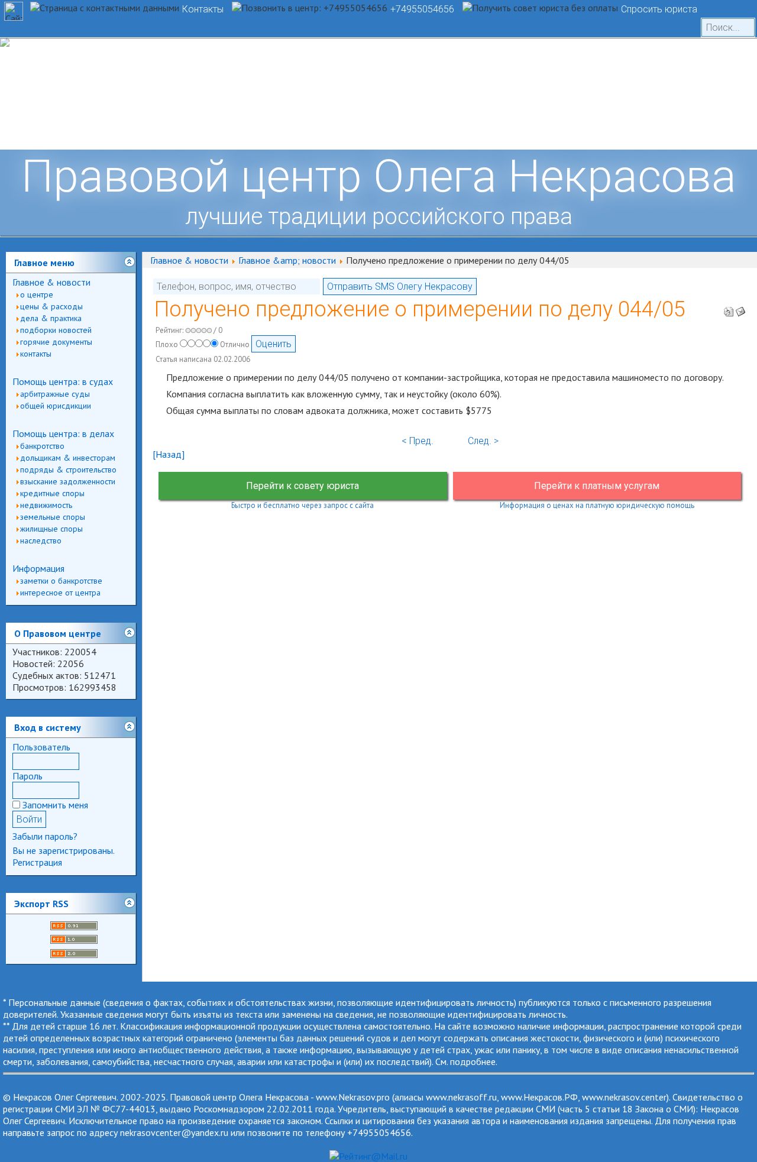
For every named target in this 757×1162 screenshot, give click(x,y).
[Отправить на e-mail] (740, 308)
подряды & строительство (68, 469)
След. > (483, 440)
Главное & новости (51, 282)
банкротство (42, 446)
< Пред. (418, 440)
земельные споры (52, 517)
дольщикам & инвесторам (67, 457)
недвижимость (46, 505)
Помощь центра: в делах (63, 433)
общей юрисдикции (55, 405)
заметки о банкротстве (61, 580)
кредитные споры (52, 493)
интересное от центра (60, 592)
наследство (41, 540)
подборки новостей (56, 330)
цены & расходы (51, 306)
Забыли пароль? (44, 836)
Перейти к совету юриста (302, 485)
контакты (35, 353)
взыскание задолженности (67, 481)
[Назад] (169, 454)
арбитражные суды (55, 394)
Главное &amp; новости (287, 260)
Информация (38, 568)
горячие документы (56, 341)
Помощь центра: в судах (62, 381)
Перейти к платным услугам (596, 485)
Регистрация (37, 862)
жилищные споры (51, 528)
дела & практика (51, 318)
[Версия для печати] (728, 308)
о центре (36, 294)
